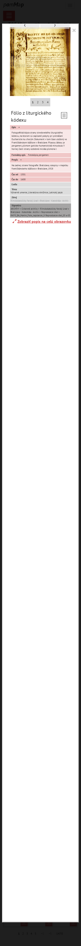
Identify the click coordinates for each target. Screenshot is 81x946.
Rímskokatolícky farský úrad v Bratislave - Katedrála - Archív (39, 200)
